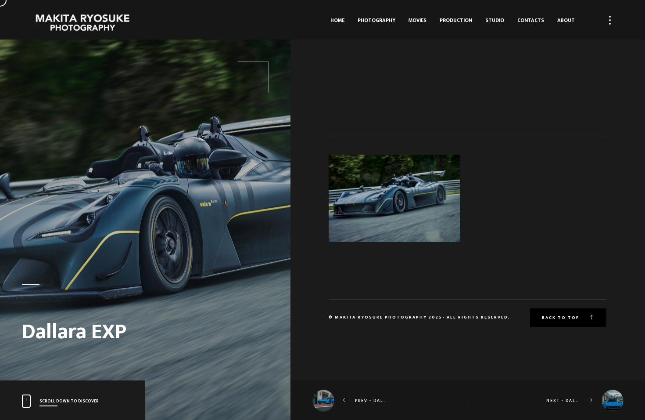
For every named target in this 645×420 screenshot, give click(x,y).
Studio (494, 20)
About (566, 20)
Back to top (561, 317)
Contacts (530, 20)
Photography (376, 20)
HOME (337, 20)
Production (456, 20)
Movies (417, 20)
